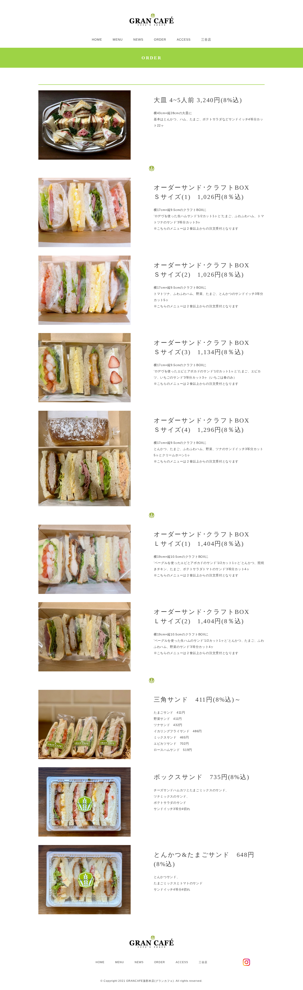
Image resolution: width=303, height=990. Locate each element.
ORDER (160, 39)
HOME (97, 39)
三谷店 (206, 39)
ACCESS (184, 39)
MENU (118, 39)
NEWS (138, 39)
